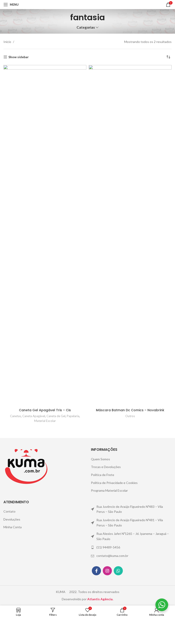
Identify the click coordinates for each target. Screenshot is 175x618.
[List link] (131, 509)
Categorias (86, 27)
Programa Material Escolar (109, 490)
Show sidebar (18, 57)
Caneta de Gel (55, 416)
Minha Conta (12, 527)
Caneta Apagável (33, 416)
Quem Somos (100, 459)
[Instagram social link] (107, 570)
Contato (9, 511)
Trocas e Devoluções (106, 467)
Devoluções (11, 519)
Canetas (15, 416)
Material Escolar (45, 421)
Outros (130, 416)
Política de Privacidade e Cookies (114, 483)
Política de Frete (102, 475)
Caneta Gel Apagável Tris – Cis (45, 410)
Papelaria (73, 416)
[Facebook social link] (96, 570)
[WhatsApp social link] (118, 570)
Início (7, 42)
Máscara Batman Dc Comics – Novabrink (130, 410)
